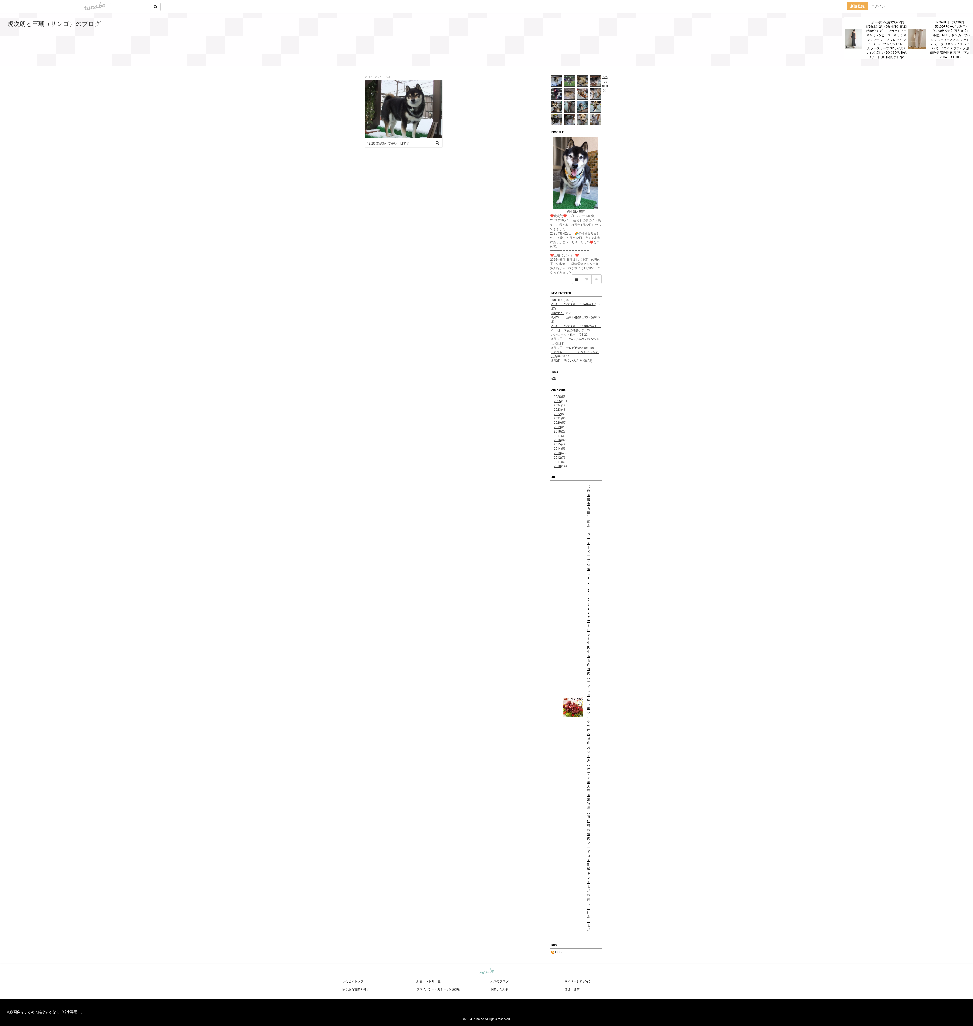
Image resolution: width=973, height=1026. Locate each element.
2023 (557, 409)
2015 (557, 444)
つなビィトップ (352, 981)
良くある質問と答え (355, 989)
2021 (557, 418)
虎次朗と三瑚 (576, 211)
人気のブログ (499, 981)
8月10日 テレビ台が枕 (567, 347)
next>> (605, 87)
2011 (557, 461)
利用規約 (455, 989)
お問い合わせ (499, 989)
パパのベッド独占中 (565, 334)
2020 (557, 422)
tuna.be (486, 972)
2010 (557, 466)
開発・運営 (572, 989)
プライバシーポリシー (431, 989)
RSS (558, 951)
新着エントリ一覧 (428, 981)
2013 (557, 453)
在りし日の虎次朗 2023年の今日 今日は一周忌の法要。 (576, 327)
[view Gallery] (577, 279)
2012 (557, 457)
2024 (557, 405)
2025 (557, 401)
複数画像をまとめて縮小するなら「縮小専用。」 (45, 1011)
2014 (557, 448)
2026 (557, 396)
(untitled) (557, 299)
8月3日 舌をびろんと (566, 360)
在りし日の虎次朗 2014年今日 (573, 304)
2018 (557, 431)
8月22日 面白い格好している (572, 317)
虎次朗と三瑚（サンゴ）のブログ (54, 23)
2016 (557, 440)
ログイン (878, 5)
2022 (557, 413)
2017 (557, 435)
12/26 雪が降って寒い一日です (388, 143)
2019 (557, 427)
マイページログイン (578, 981)
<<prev (605, 79)
